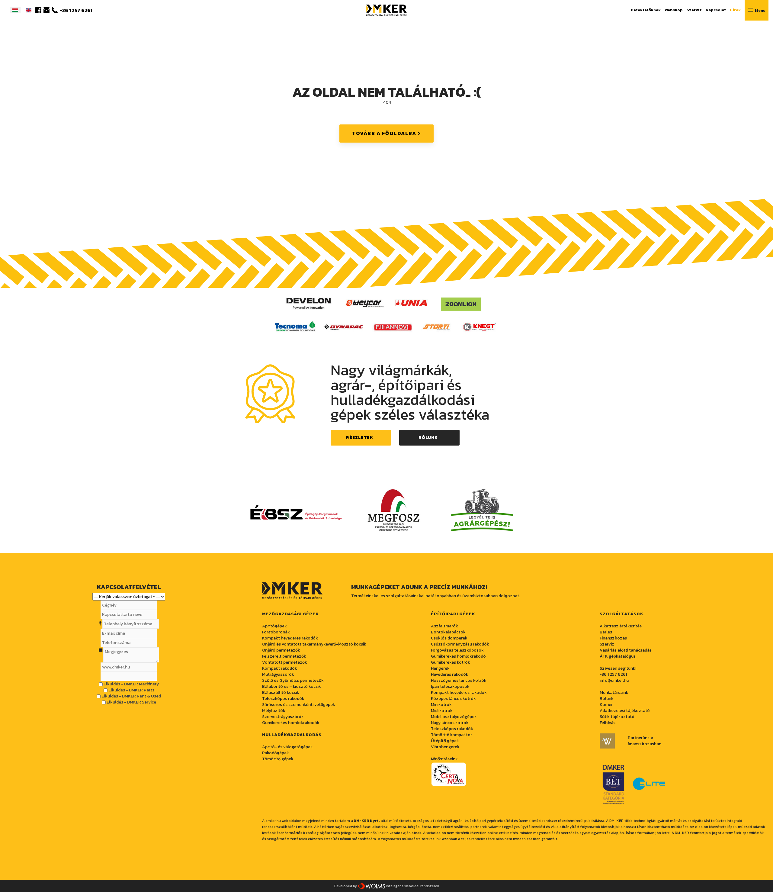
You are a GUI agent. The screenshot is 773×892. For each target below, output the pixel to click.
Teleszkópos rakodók (283, 698)
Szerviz (694, 10)
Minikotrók (441, 704)
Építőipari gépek (453, 614)
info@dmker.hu (614, 680)
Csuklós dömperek (449, 638)
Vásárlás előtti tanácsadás (626, 650)
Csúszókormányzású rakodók (460, 644)
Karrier (606, 704)
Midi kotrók (442, 710)
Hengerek (440, 668)
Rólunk (428, 437)
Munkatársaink (614, 692)
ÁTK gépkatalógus (618, 656)
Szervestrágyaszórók (283, 716)
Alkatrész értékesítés (621, 626)
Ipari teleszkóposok (450, 686)
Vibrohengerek (445, 747)
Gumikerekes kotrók (450, 662)
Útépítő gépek (445, 741)
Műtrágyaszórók (278, 674)
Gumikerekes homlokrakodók (290, 723)
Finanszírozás (613, 638)
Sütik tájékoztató (617, 716)
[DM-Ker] (386, 9)
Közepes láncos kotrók (453, 698)
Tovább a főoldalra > (386, 133)
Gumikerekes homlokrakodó (458, 656)
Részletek (359, 437)
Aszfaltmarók (444, 626)
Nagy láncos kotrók (450, 723)
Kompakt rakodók (279, 668)
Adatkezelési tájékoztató (625, 710)
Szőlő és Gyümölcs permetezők (293, 680)
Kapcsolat (716, 10)
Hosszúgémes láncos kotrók (458, 680)
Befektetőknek (646, 10)
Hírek (735, 10)
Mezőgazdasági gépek (290, 614)
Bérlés (606, 632)
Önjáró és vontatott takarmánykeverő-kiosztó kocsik (314, 644)
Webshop (674, 10)
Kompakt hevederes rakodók (459, 692)
